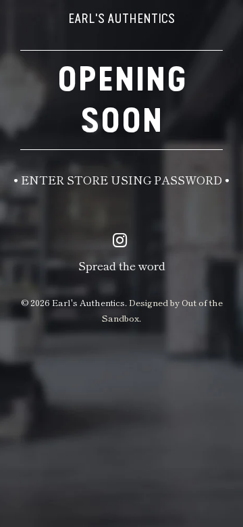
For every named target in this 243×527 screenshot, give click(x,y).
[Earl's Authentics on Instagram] (120, 240)
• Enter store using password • (122, 179)
